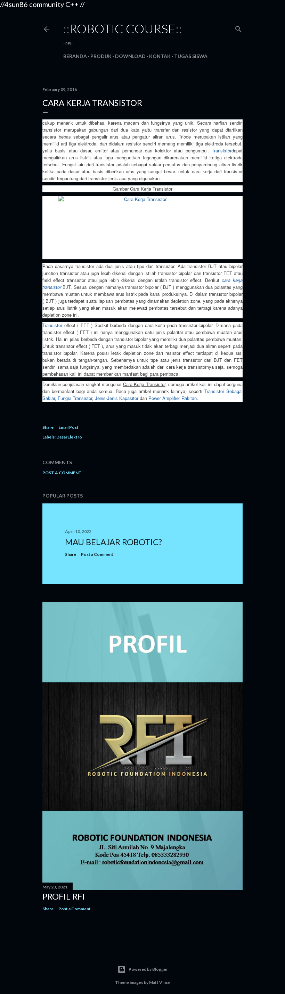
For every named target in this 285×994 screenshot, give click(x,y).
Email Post (68, 427)
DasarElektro (69, 437)
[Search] (238, 27)
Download (130, 56)
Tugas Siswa (190, 56)
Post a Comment (62, 472)
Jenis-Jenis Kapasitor (116, 398)
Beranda (75, 56)
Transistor (221, 150)
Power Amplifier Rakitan (172, 398)
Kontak (160, 56)
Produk (101, 56)
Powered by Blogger (148, 969)
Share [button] (48, 427)
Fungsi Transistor (75, 398)
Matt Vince (159, 982)
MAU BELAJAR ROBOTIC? (113, 542)
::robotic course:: (122, 28)
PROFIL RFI (63, 896)
